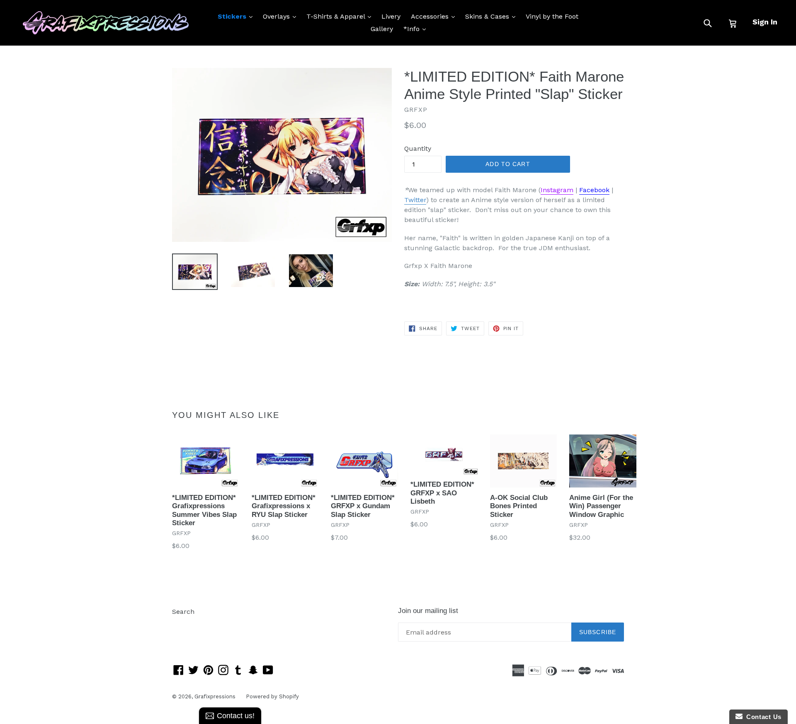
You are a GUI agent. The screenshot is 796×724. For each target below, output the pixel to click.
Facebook (594, 190)
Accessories (435, 16)
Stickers (237, 16)
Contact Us (762, 716)
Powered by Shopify (272, 696)
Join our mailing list (428, 611)
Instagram (557, 190)
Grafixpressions (214, 696)
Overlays (281, 16)
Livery (390, 16)
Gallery (382, 29)
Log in (182, 624)
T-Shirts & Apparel (340, 16)
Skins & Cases (492, 16)
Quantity (417, 148)
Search (183, 611)
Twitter (415, 200)
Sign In (764, 21)
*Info (416, 28)
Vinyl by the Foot (552, 16)
